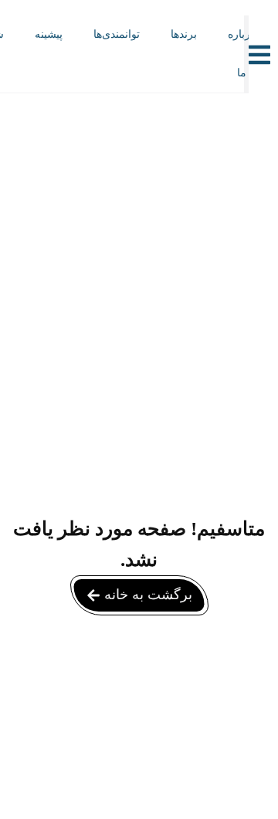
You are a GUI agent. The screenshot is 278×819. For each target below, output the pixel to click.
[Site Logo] (118, 71)
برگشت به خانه (148, 594)
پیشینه (49, 34)
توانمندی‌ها (116, 34)
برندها (184, 34)
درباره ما (241, 54)
